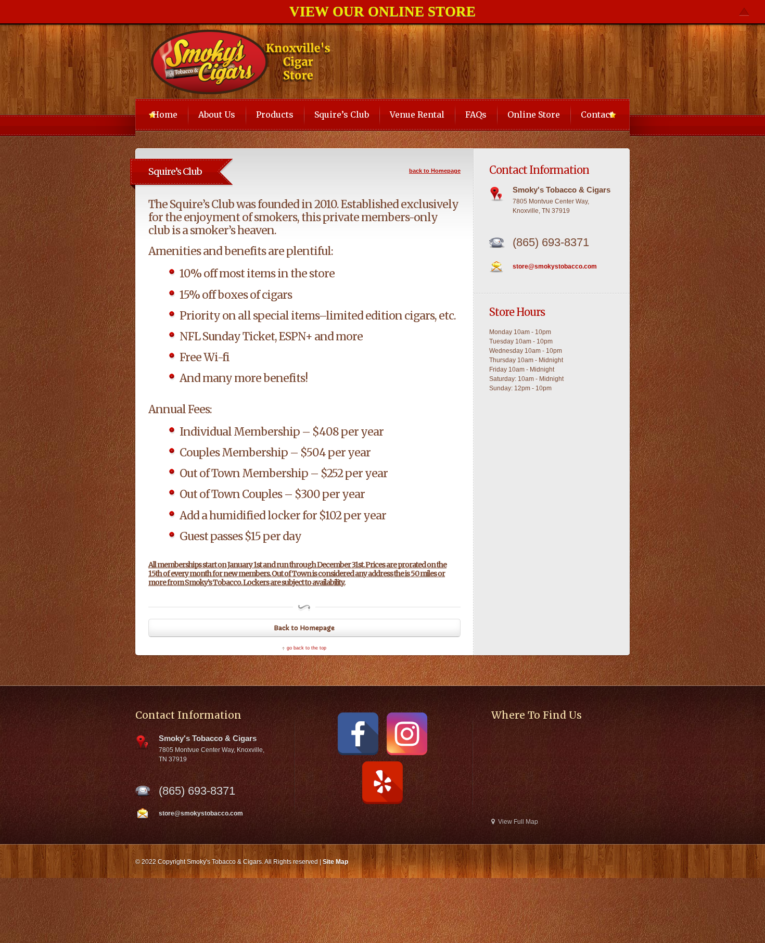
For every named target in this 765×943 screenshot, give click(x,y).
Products (275, 114)
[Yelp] (382, 783)
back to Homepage (435, 171)
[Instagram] (407, 734)
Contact (597, 114)
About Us (216, 114)
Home (164, 114)
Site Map (335, 861)
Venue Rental (417, 114)
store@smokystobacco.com (555, 266)
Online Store (533, 114)
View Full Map (518, 821)
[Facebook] (358, 734)
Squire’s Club (341, 114)
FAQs (476, 114)
